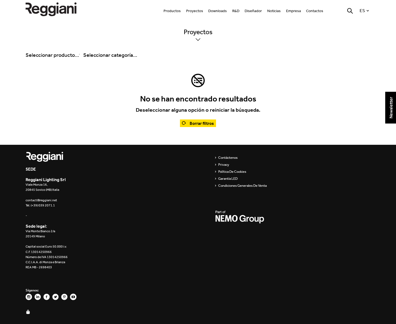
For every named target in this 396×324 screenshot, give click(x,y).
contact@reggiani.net (41, 200)
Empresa (293, 11)
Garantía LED (228, 179)
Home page (57, 9)
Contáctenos (228, 158)
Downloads (217, 11)
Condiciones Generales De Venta (242, 186)
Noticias (274, 11)
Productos (172, 11)
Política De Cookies (232, 172)
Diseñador (253, 11)
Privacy (223, 165)
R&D (235, 11)
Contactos (314, 11)
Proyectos (194, 11)
